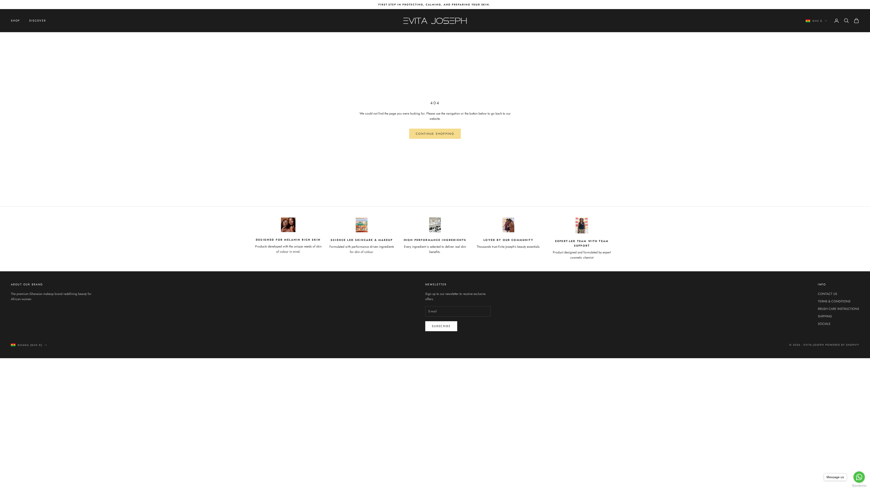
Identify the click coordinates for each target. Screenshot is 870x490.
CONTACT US (827, 294)
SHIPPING (825, 316)
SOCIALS (824, 323)
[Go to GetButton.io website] (859, 485)
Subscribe (441, 326)
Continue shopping (435, 134)
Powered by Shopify (842, 345)
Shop (15, 21)
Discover (37, 21)
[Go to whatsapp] (859, 477)
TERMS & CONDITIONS (834, 301)
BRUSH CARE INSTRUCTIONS (838, 308)
